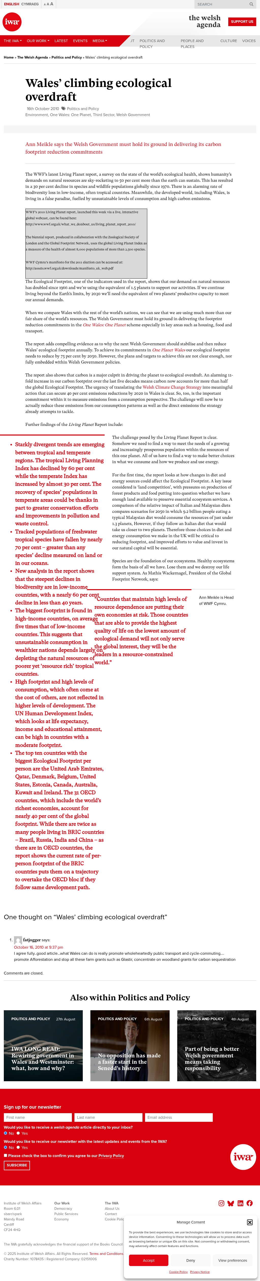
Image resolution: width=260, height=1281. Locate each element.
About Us (112, 1208)
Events (80, 41)
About (128, 41)
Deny (190, 1260)
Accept (148, 1260)
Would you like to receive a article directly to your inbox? (68, 1127)
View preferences (232, 1260)
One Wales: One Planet (70, 114)
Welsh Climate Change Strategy (172, 387)
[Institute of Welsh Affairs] (12, 21)
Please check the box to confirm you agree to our (65, 1155)
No (11, 1133)
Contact (111, 1214)
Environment (36, 114)
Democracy (63, 1208)
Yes (24, 1133)
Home (9, 57)
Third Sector (103, 114)
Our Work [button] (36, 41)
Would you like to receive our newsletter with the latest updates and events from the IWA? (85, 1141)
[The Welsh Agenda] (205, 22)
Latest (61, 41)
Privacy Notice (200, 1272)
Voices (249, 41)
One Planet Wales (168, 350)
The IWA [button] (11, 41)
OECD (88, 792)
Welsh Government (133, 114)
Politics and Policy (152, 44)
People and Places (192, 44)
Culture (228, 41)
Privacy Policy (111, 1155)
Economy (61, 1219)
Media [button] (98, 41)
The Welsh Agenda (32, 57)
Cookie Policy (178, 1272)
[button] (249, 1222)
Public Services (66, 1214)
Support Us (242, 22)
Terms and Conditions (106, 1254)
